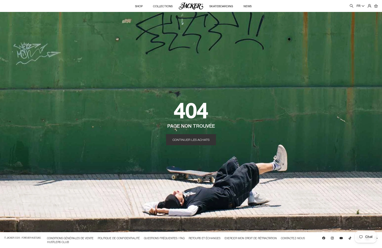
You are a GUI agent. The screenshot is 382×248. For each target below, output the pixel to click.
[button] (376, 6)
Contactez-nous (293, 238)
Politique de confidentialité (119, 238)
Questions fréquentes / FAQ (164, 238)
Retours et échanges (204, 238)
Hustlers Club (58, 242)
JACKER (10, 237)
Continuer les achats (191, 139)
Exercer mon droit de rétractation (251, 238)
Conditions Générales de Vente (70, 238)
